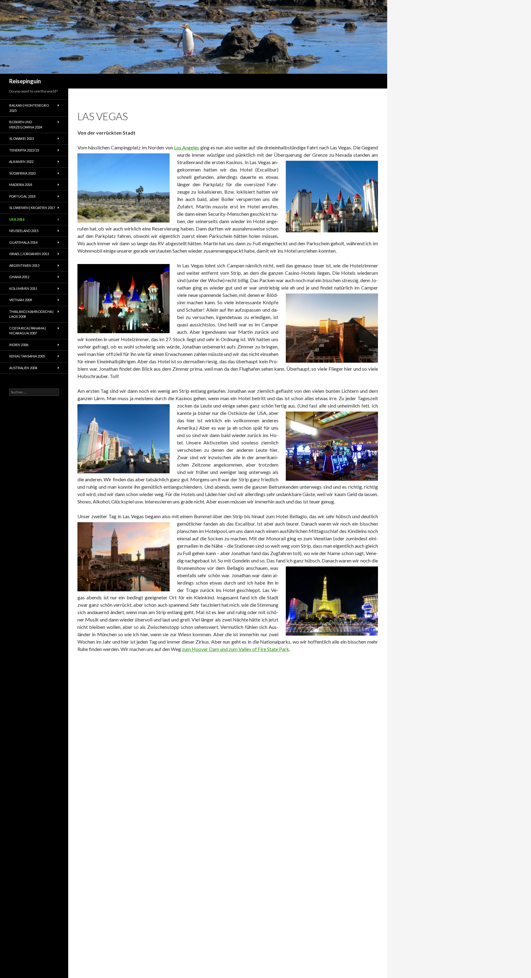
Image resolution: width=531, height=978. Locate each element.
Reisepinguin (25, 81)
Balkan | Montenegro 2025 (29, 107)
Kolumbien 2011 (23, 288)
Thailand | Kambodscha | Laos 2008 (31, 314)
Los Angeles (186, 147)
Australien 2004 (23, 368)
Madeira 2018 (20, 185)
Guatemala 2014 (23, 242)
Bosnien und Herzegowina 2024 (25, 124)
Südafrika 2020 (22, 173)
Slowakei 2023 (21, 138)
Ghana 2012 (19, 277)
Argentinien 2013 (24, 265)
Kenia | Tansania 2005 (27, 356)
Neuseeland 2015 (23, 231)
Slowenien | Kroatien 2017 (32, 208)
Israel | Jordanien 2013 (29, 254)
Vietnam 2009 (20, 300)
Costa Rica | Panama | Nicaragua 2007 (27, 330)
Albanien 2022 (21, 162)
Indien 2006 (18, 345)
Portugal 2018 (22, 196)
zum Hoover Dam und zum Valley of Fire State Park (235, 649)
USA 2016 (16, 219)
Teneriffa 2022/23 (24, 150)
